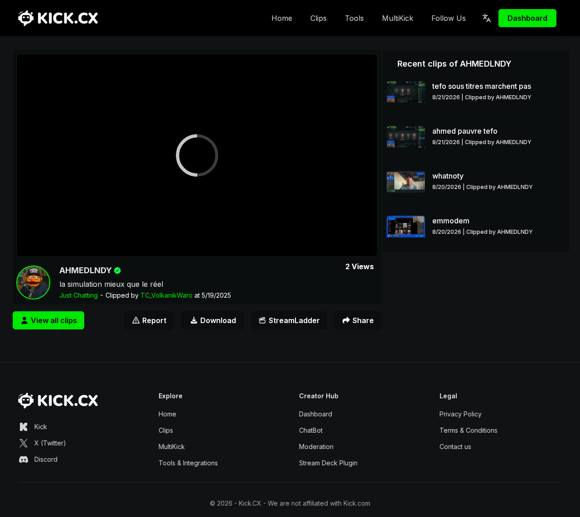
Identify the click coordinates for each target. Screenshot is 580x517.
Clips (318, 18)
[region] (196, 155)
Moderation (316, 446)
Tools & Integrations (188, 463)
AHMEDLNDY (85, 270)
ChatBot (311, 430)
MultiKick (397, 18)
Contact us (455, 446)
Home (281, 18)
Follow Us (448, 18)
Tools (354, 18)
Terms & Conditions (469, 430)
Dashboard (527, 18)
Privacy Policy (461, 414)
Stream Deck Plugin (328, 463)
